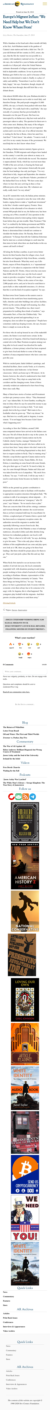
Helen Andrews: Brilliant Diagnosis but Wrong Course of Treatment (22, 751)
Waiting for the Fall (11, 771)
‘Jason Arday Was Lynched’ (14, 779)
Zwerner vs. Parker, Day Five (15, 738)
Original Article (9, 603)
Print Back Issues (10, 1317)
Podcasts (25, 775)
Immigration (22, 610)
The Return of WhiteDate (13, 727)
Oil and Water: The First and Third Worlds (21, 734)
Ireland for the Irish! (11, 759)
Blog (25, 723)
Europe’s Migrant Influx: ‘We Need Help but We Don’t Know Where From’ (24, 22)
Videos (25, 763)
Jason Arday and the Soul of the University (20, 755)
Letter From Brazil (11, 731)
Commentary (25, 742)
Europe (14, 610)
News (5, 1292)
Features (6, 1300)
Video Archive (9, 1331)
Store (5, 1305)
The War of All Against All (14, 746)
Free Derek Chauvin (11, 767)
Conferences (8, 1322)
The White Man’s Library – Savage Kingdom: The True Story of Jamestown (24, 784)
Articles (6, 1313)
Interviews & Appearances (14, 1326)
